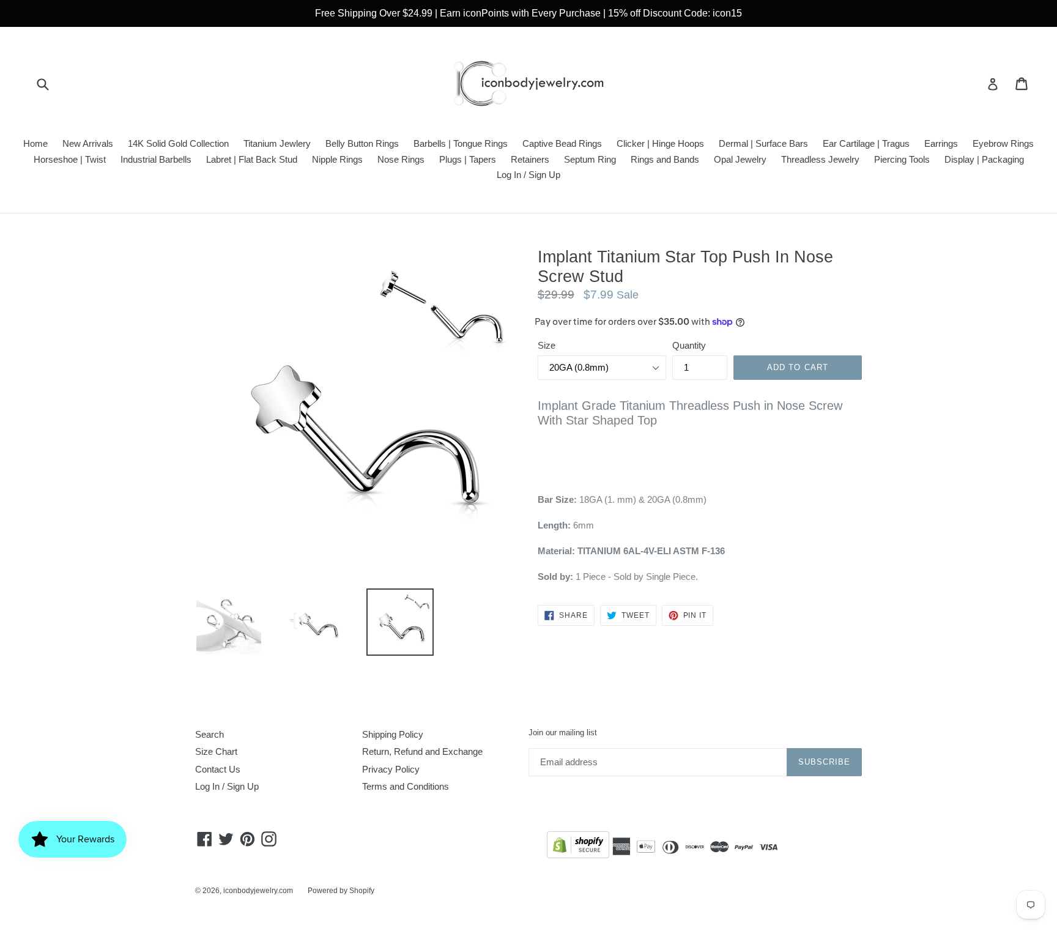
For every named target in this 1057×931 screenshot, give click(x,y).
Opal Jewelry (740, 159)
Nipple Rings (337, 159)
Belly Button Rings (362, 143)
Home (35, 143)
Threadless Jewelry (820, 159)
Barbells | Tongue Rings (461, 143)
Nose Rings (401, 159)
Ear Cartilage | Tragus (866, 143)
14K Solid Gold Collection (178, 143)
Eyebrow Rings (1003, 143)
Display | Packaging (984, 159)
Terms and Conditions (405, 786)
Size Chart (216, 751)
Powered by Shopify (341, 890)
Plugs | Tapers (467, 159)
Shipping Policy (392, 734)
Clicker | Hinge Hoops (660, 143)
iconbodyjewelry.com (258, 890)
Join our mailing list (562, 732)
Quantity (689, 345)
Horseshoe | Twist (70, 159)
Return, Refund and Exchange (422, 751)
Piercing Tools (902, 159)
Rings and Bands (665, 159)
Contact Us (217, 769)
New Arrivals (87, 143)
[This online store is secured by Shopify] (578, 846)
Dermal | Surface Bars (763, 143)
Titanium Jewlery (277, 143)
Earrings (941, 143)
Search (209, 734)
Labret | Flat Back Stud (251, 159)
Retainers (530, 159)
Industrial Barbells (156, 159)
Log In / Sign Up (528, 174)
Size (546, 345)
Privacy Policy (391, 769)
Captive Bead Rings (562, 143)
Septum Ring (590, 159)
